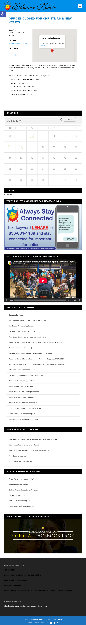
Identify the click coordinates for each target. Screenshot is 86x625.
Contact (37, 623)
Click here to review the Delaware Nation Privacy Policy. (25, 606)
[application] (43, 280)
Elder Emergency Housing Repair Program (25, 408)
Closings (14, 54)
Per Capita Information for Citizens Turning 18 (27, 320)
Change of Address (16, 315)
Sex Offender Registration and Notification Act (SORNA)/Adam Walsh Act (37, 364)
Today (69, 119)
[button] (3, 14)
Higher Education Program (19, 484)
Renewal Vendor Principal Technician (23, 403)
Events (42, 45)
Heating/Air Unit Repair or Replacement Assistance (29, 450)
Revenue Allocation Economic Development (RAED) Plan (30, 353)
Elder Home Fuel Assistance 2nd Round (24, 445)
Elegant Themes (38, 619)
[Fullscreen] (79, 300)
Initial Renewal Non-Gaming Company (24, 392)
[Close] (62, 38)
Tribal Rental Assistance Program (22, 414)
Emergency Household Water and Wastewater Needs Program (33, 439)
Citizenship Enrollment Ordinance (22, 331)
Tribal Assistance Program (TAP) (21, 479)
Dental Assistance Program (19, 501)
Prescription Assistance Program (21, 506)
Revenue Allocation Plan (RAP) (20, 348)
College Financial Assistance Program (23, 490)
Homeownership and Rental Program (23, 419)
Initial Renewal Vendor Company (21, 397)
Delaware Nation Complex (18, 43)
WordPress (59, 619)
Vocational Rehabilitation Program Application (27, 337)
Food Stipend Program (17, 456)
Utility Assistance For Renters (20, 461)
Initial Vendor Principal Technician (22, 386)
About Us (44, 623)
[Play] (7, 300)
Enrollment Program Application (21, 326)
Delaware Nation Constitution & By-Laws (25, 342)
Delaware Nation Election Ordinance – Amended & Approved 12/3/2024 (36, 359)
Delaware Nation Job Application (21, 381)
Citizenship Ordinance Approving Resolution (26, 375)
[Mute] (75, 300)
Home (30, 623)
